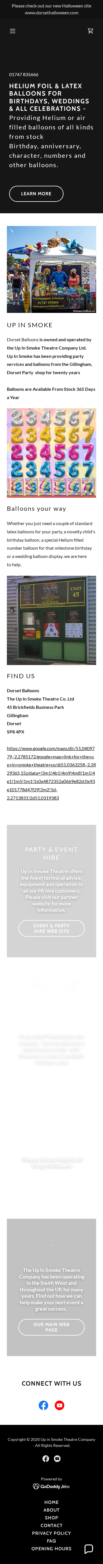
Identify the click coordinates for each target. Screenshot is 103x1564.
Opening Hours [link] (51, 1548)
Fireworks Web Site (52, 1080)
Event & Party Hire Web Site (51, 928)
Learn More (36, 193)
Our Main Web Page (51, 1327)
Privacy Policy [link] (51, 1533)
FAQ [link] (51, 1541)
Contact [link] (52, 1525)
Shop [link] (51, 1517)
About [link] (51, 1510)
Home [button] (51, 1502)
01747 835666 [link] (23, 74)
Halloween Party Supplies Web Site (51, 1187)
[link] (90, 31)
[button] (17, 31)
